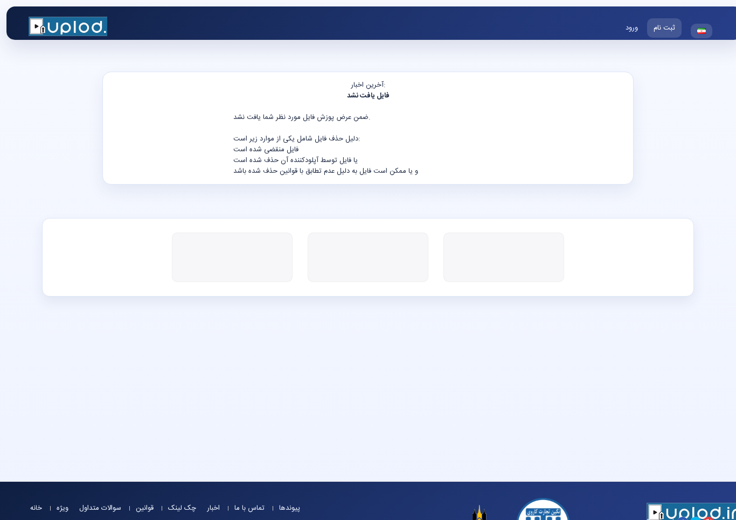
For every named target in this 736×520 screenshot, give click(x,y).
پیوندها (289, 508)
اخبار (214, 508)
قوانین (146, 508)
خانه (37, 508)
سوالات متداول (101, 508)
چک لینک (182, 508)
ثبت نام (664, 28)
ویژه (62, 508)
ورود (632, 28)
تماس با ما (250, 508)
